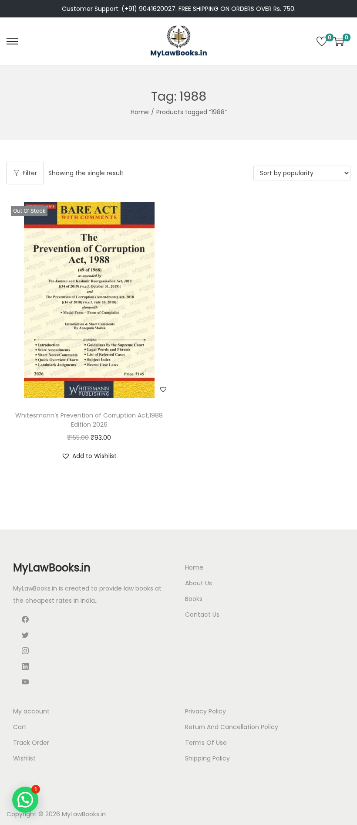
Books (193, 598)
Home (140, 112)
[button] (163, 389)
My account (31, 711)
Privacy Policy (205, 711)
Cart (20, 727)
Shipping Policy (207, 758)
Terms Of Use (206, 742)
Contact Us (202, 614)
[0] (322, 41)
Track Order (31, 742)
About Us (198, 583)
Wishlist (24, 758)
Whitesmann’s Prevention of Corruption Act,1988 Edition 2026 (89, 420)
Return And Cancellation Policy (231, 727)
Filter (30, 173)
